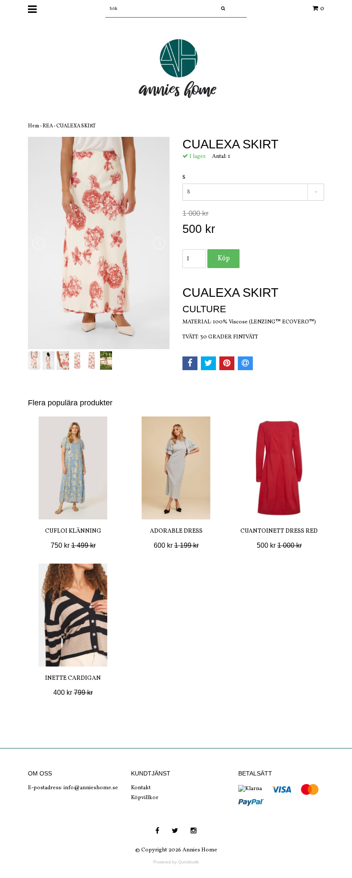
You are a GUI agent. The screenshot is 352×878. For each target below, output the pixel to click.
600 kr (176, 545)
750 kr (73, 545)
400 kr (73, 692)
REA (49, 126)
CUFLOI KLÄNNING (73, 531)
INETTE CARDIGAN (73, 678)
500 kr (279, 545)
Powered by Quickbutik (176, 862)
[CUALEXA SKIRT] (99, 243)
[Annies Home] (176, 71)
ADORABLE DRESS (176, 531)
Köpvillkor (144, 798)
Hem (35, 126)
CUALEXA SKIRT (76, 126)
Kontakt (141, 788)
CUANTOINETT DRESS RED (279, 531)
